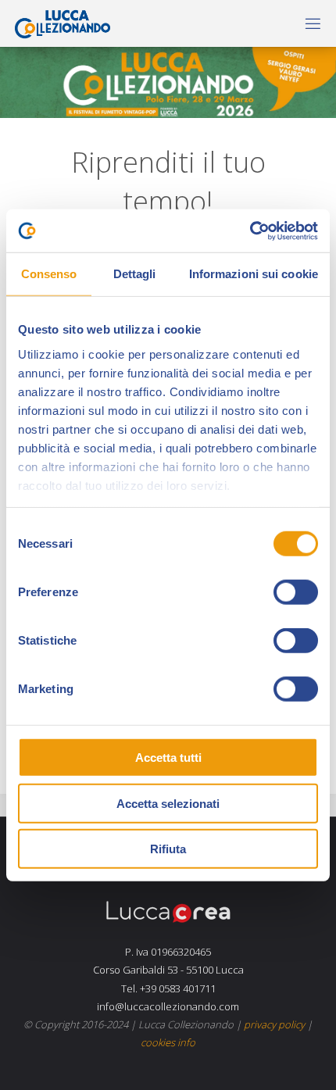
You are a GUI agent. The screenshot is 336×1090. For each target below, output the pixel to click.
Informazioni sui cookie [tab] (253, 274)
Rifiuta (168, 849)
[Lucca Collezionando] (59, 23)
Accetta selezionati (168, 802)
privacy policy (274, 1024)
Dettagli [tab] (134, 274)
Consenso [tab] (49, 274)
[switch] (295, 592)
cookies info (168, 1042)
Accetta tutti (168, 757)
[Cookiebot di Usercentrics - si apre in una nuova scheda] (249, 230)
